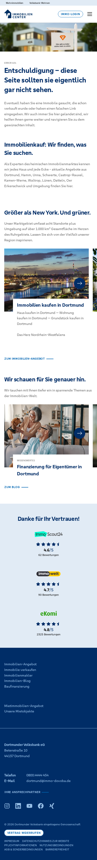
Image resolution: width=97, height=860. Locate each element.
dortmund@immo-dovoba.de (48, 781)
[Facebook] (41, 806)
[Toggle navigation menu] (90, 14)
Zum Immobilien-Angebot (24, 358)
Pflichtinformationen (20, 845)
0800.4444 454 (37, 775)
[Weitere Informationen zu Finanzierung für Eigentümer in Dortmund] (46, 444)
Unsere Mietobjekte (19, 711)
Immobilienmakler (18, 675)
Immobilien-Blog (17, 681)
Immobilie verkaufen (20, 670)
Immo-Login (70, 14)
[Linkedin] (18, 806)
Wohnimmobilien (14, 2)
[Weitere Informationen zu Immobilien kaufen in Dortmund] (46, 297)
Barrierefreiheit (57, 849)
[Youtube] (29, 806)
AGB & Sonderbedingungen (23, 849)
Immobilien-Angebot (20, 664)
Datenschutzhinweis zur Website (45, 841)
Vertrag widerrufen (24, 832)
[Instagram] (7, 806)
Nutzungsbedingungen (56, 845)
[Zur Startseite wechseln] (18, 14)
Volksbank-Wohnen (39, 2)
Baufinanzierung (16, 686)
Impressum (11, 841)
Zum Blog (12, 487)
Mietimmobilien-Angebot (23, 706)
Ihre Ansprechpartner (22, 792)
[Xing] (52, 806)
